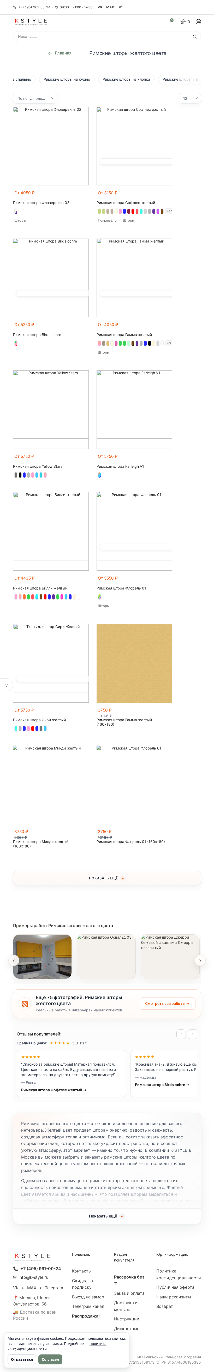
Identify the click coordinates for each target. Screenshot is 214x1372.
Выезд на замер (88, 1296)
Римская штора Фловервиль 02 (41, 203)
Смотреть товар (34, 972)
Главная (63, 53)
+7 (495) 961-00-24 (34, 7)
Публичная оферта (175, 1287)
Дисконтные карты (126, 1332)
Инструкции (126, 1318)
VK (100, 7)
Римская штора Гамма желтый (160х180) (124, 722)
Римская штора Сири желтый (39, 720)
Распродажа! (86, 1316)
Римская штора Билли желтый (40, 588)
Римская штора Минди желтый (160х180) (40, 844)
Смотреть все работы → (167, 1003)
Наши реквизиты (173, 1296)
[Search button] (195, 36)
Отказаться (22, 1359)
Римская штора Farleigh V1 (120, 466)
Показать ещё (103, 878)
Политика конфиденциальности (178, 1274)
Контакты (82, 1271)
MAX (110, 7)
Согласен (50, 1359)
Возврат (164, 1306)
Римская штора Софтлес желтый (126, 203)
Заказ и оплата (129, 1293)
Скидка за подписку (82, 1284)
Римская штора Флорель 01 (121, 588)
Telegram (54, 1287)
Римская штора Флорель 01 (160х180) (131, 842)
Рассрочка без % (129, 1280)
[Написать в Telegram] (120, 7)
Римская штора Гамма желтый (124, 335)
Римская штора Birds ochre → (162, 1084)
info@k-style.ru (33, 1277)
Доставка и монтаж (126, 1306)
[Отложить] (86, 195)
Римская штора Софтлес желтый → (53, 1090)
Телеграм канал (88, 1306)
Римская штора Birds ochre (37, 335)
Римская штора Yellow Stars (37, 466)
